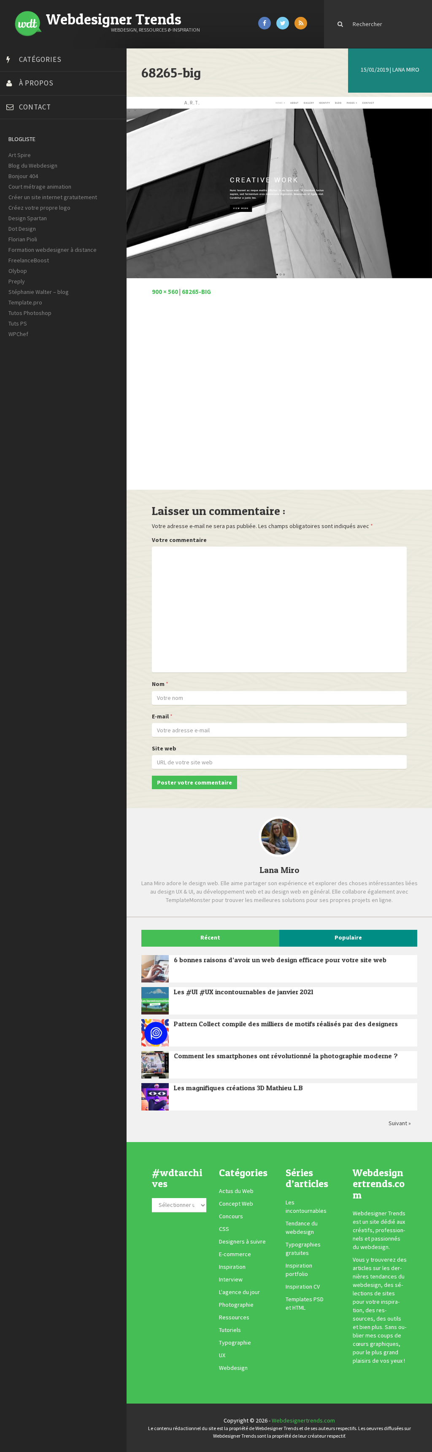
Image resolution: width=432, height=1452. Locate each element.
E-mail (160, 716)
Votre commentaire (179, 540)
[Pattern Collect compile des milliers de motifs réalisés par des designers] (155, 1032)
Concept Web (236, 1203)
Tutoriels (230, 1330)
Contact (35, 107)
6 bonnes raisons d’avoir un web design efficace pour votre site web (280, 960)
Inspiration (232, 1266)
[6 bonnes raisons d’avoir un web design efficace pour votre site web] (155, 968)
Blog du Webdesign (32, 165)
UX (222, 1355)
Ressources (234, 1317)
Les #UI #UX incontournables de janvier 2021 (243, 992)
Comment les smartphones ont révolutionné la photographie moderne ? (286, 1056)
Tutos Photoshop (29, 313)
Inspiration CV (303, 1286)
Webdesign (233, 1368)
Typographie (235, 1342)
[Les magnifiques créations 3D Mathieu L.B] (155, 1096)
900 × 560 (165, 292)
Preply (16, 281)
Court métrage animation (39, 186)
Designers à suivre (242, 1241)
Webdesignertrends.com (303, 1420)
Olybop (17, 271)
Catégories (40, 59)
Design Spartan (27, 218)
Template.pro (25, 302)
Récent (210, 937)
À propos (36, 83)
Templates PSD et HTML (305, 1303)
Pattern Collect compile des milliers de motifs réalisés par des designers (286, 1024)
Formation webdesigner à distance (52, 250)
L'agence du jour (239, 1292)
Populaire (348, 937)
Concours (231, 1216)
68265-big (196, 292)
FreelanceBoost (28, 260)
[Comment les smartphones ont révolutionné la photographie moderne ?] (155, 1064)
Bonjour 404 (23, 176)
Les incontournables (306, 1206)
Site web (164, 748)
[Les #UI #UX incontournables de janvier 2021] (155, 1000)
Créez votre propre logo (39, 207)
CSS (224, 1229)
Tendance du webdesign (302, 1228)
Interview (231, 1279)
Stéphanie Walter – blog (38, 292)
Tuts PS (17, 323)
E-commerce (235, 1254)
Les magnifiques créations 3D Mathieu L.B (238, 1088)
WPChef (18, 334)
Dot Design (22, 228)
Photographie (236, 1304)
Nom (158, 684)
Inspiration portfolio (299, 1270)
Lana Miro (405, 69)
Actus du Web (236, 1191)
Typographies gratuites (303, 1249)
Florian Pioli (22, 239)
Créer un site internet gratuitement (52, 197)
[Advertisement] (279, 397)
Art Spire (19, 155)
